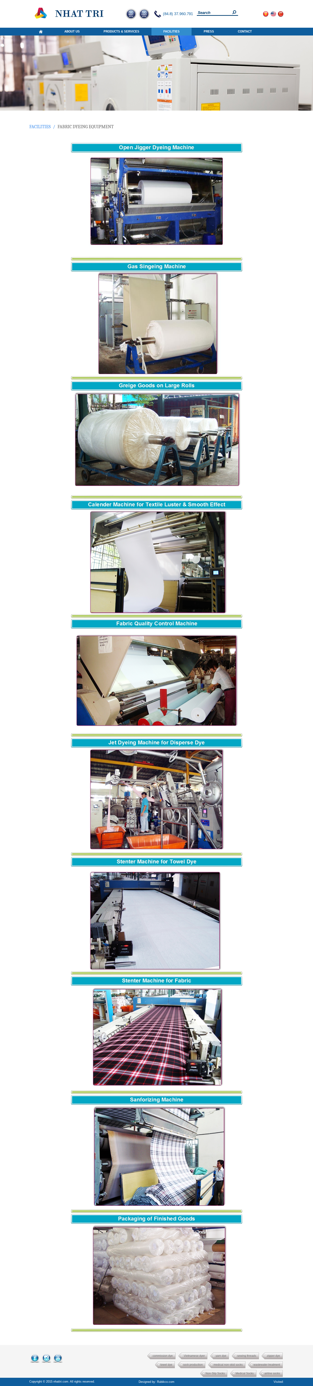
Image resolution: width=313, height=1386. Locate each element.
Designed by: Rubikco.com (156, 1381)
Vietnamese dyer (194, 1355)
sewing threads (246, 1355)
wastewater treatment (266, 1364)
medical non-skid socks (228, 1364)
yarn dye (221, 1355)
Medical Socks (245, 1373)
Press (209, 31)
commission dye (163, 1355)
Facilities (171, 31)
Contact (245, 31)
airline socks (272, 1373)
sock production (193, 1364)
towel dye (166, 1364)
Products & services (121, 31)
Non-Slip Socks (215, 1373)
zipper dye (273, 1355)
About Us (72, 31)
